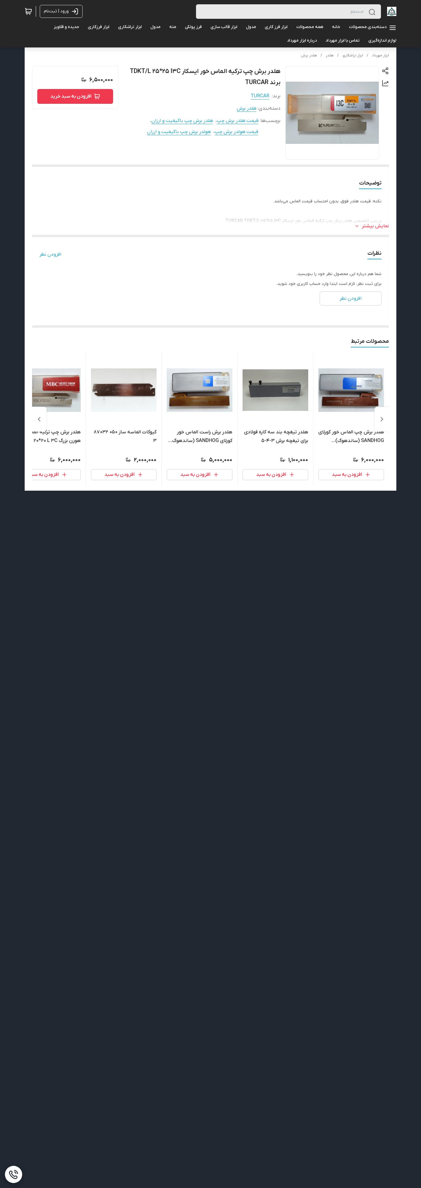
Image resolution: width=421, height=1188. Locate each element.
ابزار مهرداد (380, 55)
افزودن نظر (50, 254)
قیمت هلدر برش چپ (237, 121)
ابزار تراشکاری (352, 55)
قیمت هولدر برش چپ (236, 132)
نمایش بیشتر (375, 226)
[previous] (381, 419)
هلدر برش (309, 55)
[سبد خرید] (28, 11)
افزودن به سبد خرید (71, 96)
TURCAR (260, 96)
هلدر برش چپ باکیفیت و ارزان (182, 121)
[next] (39, 419)
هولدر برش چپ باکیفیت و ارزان (179, 132)
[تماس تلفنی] (13, 1174)
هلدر (329, 55)
